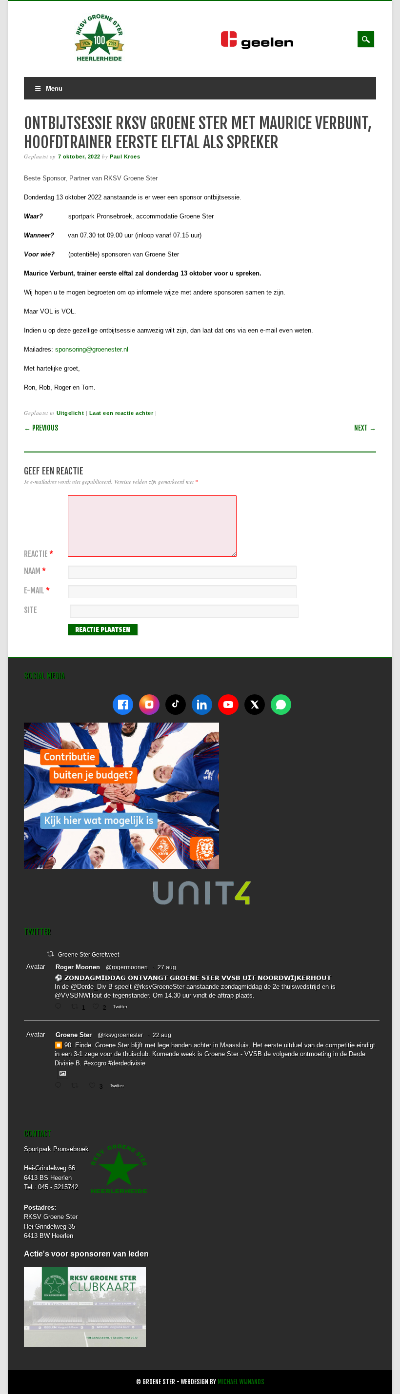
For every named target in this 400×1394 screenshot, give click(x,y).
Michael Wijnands (241, 1382)
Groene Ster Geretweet (88, 954)
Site (30, 610)
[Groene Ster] (99, 59)
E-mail (37, 590)
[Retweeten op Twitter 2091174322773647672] (77, 1086)
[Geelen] (265, 46)
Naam (35, 571)
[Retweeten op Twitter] (50, 954)
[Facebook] (123, 704)
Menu (54, 88)
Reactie (38, 554)
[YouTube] (228, 704)
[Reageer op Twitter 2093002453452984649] (60, 1007)
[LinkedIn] (202, 704)
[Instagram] (149, 704)
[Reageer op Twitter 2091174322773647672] (60, 1086)
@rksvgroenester (120, 1035)
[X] (254, 704)
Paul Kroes (125, 156)
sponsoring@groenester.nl (91, 349)
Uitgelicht (70, 413)
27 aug (167, 967)
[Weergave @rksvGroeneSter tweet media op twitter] (62, 1073)
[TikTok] (175, 704)
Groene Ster (74, 1035)
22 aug (162, 1035)
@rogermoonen (127, 967)
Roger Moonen (78, 967)
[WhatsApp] (281, 704)
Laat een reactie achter (121, 413)
